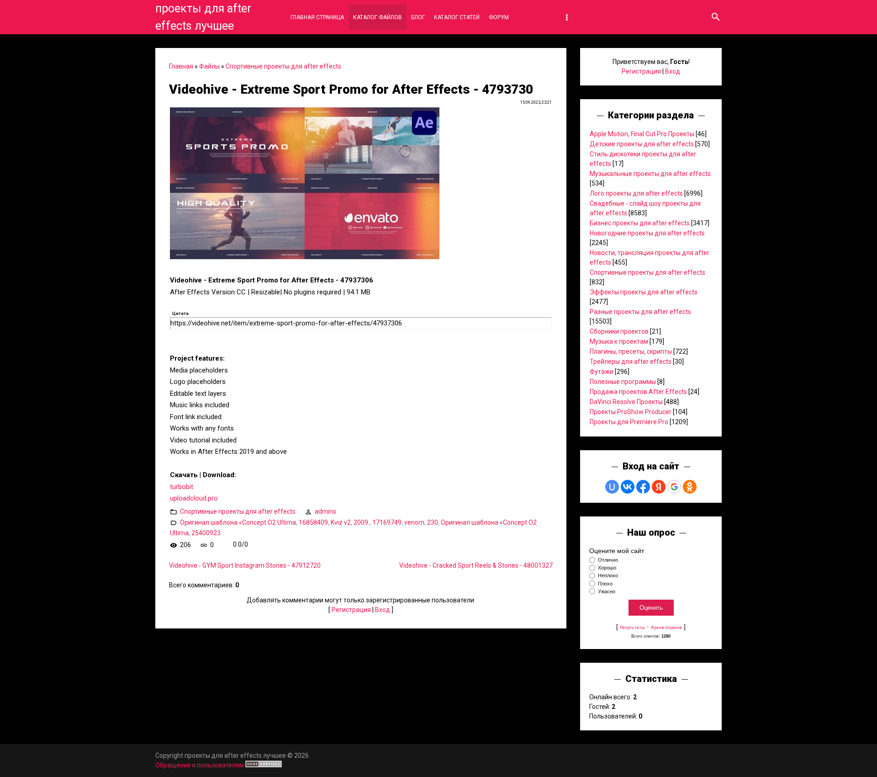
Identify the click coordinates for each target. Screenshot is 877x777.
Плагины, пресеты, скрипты (631, 351)
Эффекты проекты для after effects (643, 292)
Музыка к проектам (619, 341)
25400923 (206, 533)
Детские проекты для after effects (642, 144)
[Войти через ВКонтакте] (627, 487)
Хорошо (607, 567)
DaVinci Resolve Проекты (626, 401)
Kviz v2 (341, 522)
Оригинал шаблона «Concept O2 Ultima (238, 522)
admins (325, 511)
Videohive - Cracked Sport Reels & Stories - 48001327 (476, 565)
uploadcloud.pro (194, 498)
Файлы (209, 66)
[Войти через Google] (674, 487)
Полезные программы (623, 381)
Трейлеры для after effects (630, 361)
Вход (382, 609)
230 (432, 522)
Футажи (601, 371)
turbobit (181, 487)
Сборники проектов (619, 331)
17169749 (387, 522)
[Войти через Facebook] (643, 487)
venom (414, 522)
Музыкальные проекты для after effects (650, 173)
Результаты (632, 627)
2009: (362, 522)
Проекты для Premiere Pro (629, 422)
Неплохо (608, 576)
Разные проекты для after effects (640, 311)
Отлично (608, 560)
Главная (181, 66)
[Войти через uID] (612, 487)
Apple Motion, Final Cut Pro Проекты (642, 134)
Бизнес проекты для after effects (640, 223)
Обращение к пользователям (199, 765)
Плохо (605, 583)
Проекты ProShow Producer (630, 411)
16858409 (313, 522)
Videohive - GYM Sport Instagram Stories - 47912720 (245, 565)
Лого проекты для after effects (636, 193)
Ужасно (606, 591)
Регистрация (351, 609)
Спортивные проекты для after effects (283, 66)
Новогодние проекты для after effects (647, 233)
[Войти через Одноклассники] (690, 487)
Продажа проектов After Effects (638, 391)
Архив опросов (666, 627)
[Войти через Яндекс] (659, 487)
